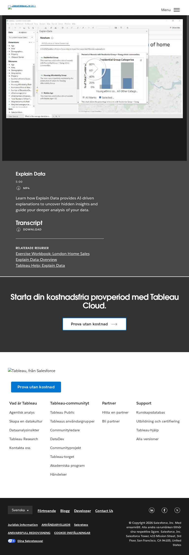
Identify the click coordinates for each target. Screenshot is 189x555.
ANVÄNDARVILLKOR (56, 525)
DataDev (57, 439)
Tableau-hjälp (147, 430)
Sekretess (81, 525)
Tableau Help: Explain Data (40, 265)
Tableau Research (23, 439)
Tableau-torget (62, 456)
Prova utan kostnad (89, 324)
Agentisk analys (21, 412)
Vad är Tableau (23, 403)
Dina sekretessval (30, 541)
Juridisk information (23, 525)
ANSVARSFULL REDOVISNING (29, 533)
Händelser (58, 474)
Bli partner (110, 421)
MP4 (26, 188)
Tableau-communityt (69, 403)
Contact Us (104, 511)
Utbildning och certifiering (158, 421)
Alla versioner (147, 439)
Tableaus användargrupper (72, 421)
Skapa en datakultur (25, 421)
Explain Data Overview (36, 259)
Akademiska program (67, 465)
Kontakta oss (19, 448)
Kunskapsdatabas (150, 412)
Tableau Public (62, 412)
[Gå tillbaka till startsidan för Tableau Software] (25, 5)
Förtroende (47, 511)
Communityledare (65, 430)
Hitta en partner (115, 412)
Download (32, 229)
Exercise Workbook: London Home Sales (53, 253)
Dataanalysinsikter (24, 430)
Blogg (65, 511)
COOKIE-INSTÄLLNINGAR (72, 533)
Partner (109, 403)
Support (143, 403)
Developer (82, 511)
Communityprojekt (65, 448)
